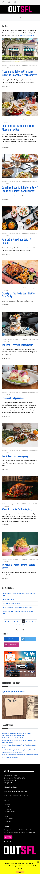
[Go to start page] (5, 621)
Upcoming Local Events (13, 691)
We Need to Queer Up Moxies (12, 603)
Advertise (9, 814)
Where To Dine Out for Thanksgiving (17, 509)
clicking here (32, 832)
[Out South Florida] (20, 9)
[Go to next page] (20, 625)
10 (16, 625)
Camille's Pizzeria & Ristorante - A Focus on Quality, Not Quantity (20, 189)
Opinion (9, 809)
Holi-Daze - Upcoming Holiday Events (17, 344)
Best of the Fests (8, 599)
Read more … (6, 86)
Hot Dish (17, 65)
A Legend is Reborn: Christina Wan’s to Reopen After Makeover (19, 73)
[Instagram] (15, 2)
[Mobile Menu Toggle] (3, 9)
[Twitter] (9, 2)
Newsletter (10, 819)
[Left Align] (38, 862)
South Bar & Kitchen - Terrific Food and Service (18, 566)
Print (8, 816)
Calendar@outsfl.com (10, 787)
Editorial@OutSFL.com (10, 780)
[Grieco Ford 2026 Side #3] (20, 664)
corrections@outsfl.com (19, 791)
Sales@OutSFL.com (10, 783)
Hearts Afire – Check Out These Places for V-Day (18, 127)
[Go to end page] (23, 625)
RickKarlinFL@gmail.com (26, 35)
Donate (9, 821)
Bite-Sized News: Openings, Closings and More (17, 607)
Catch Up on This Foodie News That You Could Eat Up (18, 295)
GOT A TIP (8, 837)
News (8, 804)
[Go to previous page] (8, 621)
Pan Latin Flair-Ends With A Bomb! (16, 241)
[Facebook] (3, 2)
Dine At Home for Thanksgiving (15, 456)
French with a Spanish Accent (14, 398)
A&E (8, 807)
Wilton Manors (11, 811)
